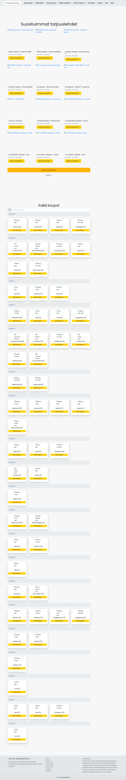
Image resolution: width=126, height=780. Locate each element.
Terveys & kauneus (79, 3)
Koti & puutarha (51, 3)
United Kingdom (112, 767)
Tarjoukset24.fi (65, 777)
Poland (101, 765)
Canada (90, 769)
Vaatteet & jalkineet (65, 3)
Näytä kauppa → (17, 230)
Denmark (85, 767)
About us (48, 761)
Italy (105, 767)
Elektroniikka (39, 3)
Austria (90, 763)
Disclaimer (49, 769)
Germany (113, 761)
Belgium (104, 763)
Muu (106, 3)
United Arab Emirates (110, 765)
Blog (112, 3)
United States (103, 769)
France (100, 763)
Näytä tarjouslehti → (16, 58)
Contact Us (49, 771)
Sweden (96, 767)
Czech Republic (107, 772)
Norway (90, 767)
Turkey (85, 761)
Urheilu (100, 3)
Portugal (85, 765)
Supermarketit (28, 3)
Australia (85, 772)
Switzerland (99, 761)
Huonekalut (91, 3)
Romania (85, 769)
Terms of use (49, 767)
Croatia (93, 761)
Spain (89, 761)
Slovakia (96, 765)
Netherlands (111, 763)
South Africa (97, 772)
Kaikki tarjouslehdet (48, 170)
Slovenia (90, 765)
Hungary (101, 767)
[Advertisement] (49, 15)
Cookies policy (50, 765)
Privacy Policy (50, 763)
